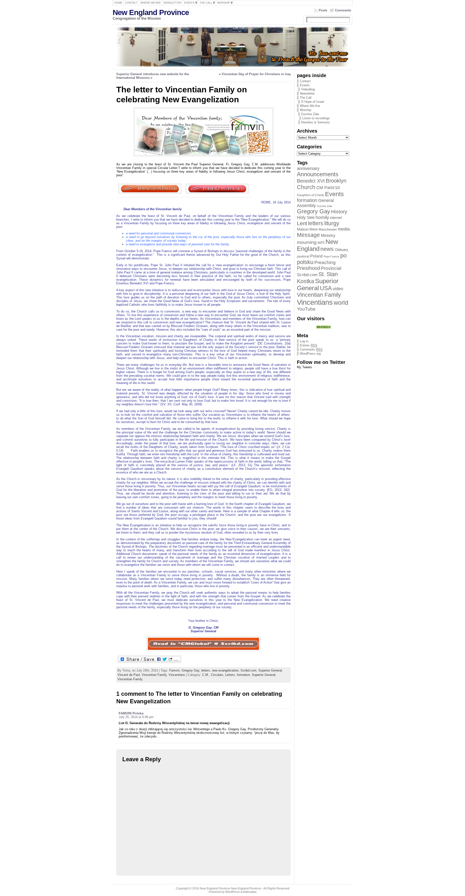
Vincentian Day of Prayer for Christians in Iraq (256, 74)
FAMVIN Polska (131, 713)
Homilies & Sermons (315, 122)
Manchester (328, 229)
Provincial (331, 268)
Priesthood (308, 268)
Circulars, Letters (223, 675)
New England (317, 245)
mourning (307, 242)
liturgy (331, 223)
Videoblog (308, 89)
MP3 (321, 243)
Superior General (270, 670)
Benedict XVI (311, 181)
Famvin (174, 670)
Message (308, 235)
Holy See (306, 217)
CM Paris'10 (328, 187)
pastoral (303, 256)
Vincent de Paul (128, 675)
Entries (308, 345)
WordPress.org (310, 353)
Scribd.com (248, 670)
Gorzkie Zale (324, 206)
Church (306, 187)
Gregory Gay (190, 670)
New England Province (151, 12)
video (338, 288)
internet (336, 218)
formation (243, 675)
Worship (305, 110)
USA (326, 288)
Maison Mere (307, 229)
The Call (305, 97)
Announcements (317, 174)
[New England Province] (232, 47)
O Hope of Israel (312, 102)
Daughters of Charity (310, 195)
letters (205, 670)
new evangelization (225, 670)
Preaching (325, 262)
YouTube (306, 309)
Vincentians (177, 675)
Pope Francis (331, 256)
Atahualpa (249, 892)
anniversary (308, 168)
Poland (316, 256)
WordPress (232, 892)
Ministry (328, 235)
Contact (305, 81)
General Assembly (315, 203)
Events (305, 85)
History (339, 212)
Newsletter (307, 93)
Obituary (341, 250)
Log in (304, 341)
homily (322, 217)
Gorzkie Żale (310, 114)
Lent (302, 223)
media (344, 229)
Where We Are (310, 106)
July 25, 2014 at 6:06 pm (136, 717)
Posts (323, 10)
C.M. (205, 675)
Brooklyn (336, 181)
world (341, 302)
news (327, 249)
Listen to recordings (316, 118)
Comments (343, 10)
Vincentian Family (154, 675)
